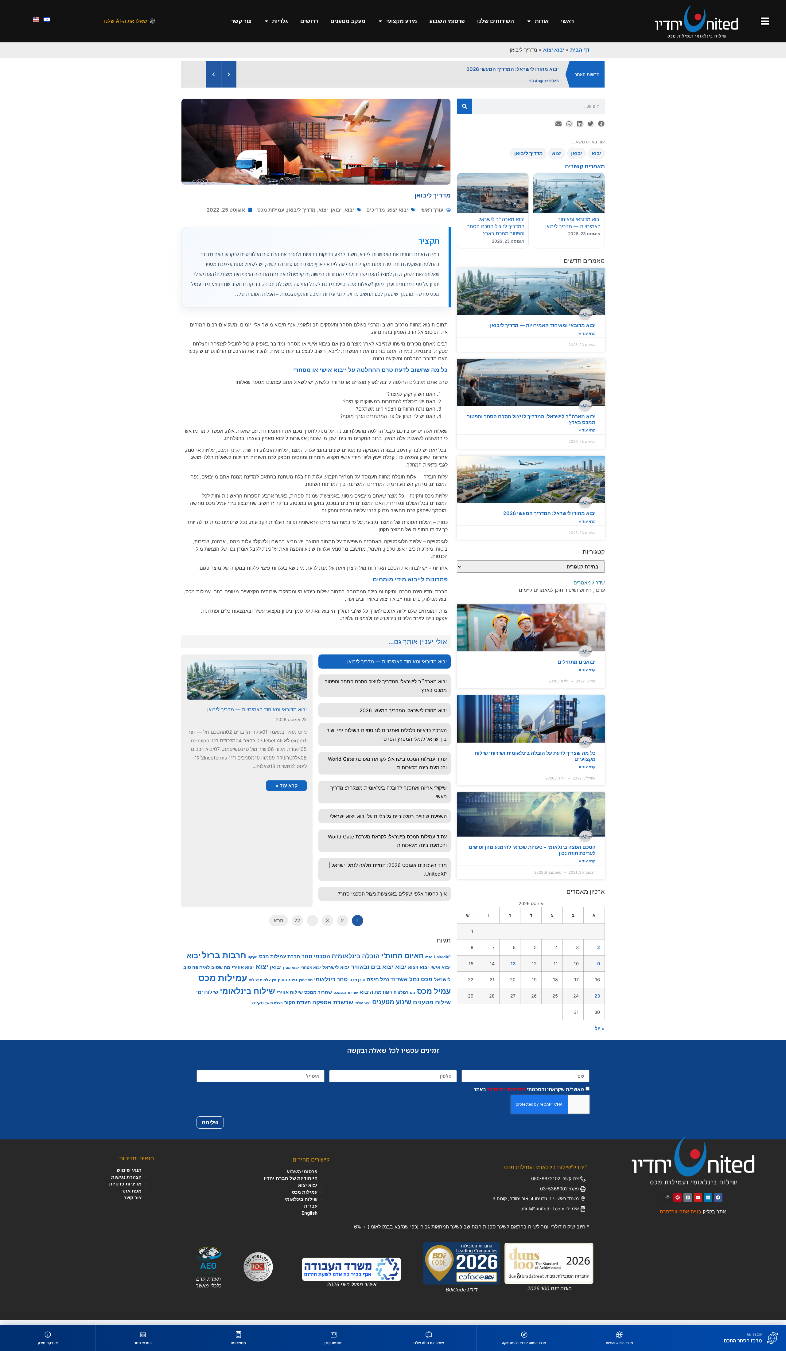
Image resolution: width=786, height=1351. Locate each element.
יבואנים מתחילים (577, 667)
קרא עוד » (587, 338)
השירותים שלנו (495, 21)
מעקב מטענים (347, 21)
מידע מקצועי (401, 21)
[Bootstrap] (687, 1202)
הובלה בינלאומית (356, 961)
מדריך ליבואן (301, 215)
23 (597, 1001)
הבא (278, 926)
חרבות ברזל (224, 960)
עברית (310, 1211)
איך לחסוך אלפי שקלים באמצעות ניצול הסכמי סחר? (392, 899)
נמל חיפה (378, 984)
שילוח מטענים (432, 1007)
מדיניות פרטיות (125, 1189)
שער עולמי (363, 1008)
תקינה (258, 1007)
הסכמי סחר (316, 961)
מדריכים (375, 215)
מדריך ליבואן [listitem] (528, 158)
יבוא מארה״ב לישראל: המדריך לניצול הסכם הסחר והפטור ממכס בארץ (531, 425)
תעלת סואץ (274, 1008)
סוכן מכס (357, 985)
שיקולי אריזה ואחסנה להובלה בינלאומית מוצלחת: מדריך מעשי (388, 797)
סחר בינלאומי (331, 984)
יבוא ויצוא (418, 972)
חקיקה (253, 962)
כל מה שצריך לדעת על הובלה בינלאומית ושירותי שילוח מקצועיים (535, 761)
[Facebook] (718, 1202)
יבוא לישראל (335, 972)
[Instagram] (667, 1202)
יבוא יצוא (553, 50)
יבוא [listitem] (596, 158)
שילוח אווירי (290, 997)
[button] (601, 129)
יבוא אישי (440, 972)
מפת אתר (131, 1196)
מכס (427, 984)
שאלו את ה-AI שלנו (125, 21)
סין (274, 985)
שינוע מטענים (391, 1007)
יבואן (336, 215)
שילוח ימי (207, 997)
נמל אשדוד (405, 984)
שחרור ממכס (318, 997)
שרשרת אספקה (332, 1007)
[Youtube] (698, 1202)
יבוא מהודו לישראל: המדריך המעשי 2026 (549, 518)
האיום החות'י (402, 960)
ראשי (567, 21)
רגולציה (401, 997)
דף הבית (580, 50)
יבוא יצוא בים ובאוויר (379, 972)
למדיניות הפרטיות (506, 1094)
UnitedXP (442, 962)
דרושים (309, 21)
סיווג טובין (287, 984)
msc (428, 962)
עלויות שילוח (259, 985)
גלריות (280, 21)
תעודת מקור (297, 1008)
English (309, 1218)
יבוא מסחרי (311, 972)
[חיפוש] (464, 111)
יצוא (323, 215)
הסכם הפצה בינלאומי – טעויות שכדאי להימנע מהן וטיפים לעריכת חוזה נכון (532, 855)
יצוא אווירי (243, 972)
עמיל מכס (434, 996)
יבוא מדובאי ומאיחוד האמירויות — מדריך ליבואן (543, 330)
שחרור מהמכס (345, 997)
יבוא (349, 215)
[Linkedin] (708, 1202)
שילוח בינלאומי (247, 996)
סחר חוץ (306, 985)
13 (513, 968)
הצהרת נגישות (126, 1182)
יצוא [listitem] (557, 158)
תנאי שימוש (129, 1175)
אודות (542, 21)
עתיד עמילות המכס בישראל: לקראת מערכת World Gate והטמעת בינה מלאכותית (387, 768)
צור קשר (241, 21)
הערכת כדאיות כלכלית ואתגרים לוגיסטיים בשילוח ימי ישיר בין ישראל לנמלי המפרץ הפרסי (387, 739)
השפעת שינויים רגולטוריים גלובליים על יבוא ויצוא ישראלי (388, 821)
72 (297, 926)
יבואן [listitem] (576, 158)
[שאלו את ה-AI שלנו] (152, 21)
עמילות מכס (270, 215)
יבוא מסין (291, 972)
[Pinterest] (677, 1202)
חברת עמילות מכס (279, 962)
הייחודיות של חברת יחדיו (290, 1183)
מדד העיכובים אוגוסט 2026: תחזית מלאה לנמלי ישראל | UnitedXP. (388, 874)
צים (412, 998)
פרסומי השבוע (447, 21)
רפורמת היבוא (376, 997)
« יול (600, 1034)
